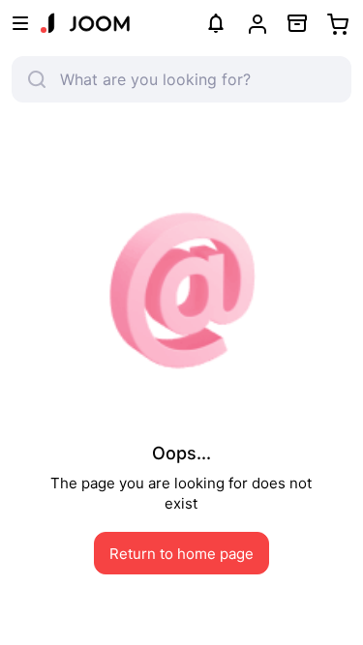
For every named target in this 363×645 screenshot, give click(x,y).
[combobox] (193, 79)
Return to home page (181, 553)
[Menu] (20, 23)
